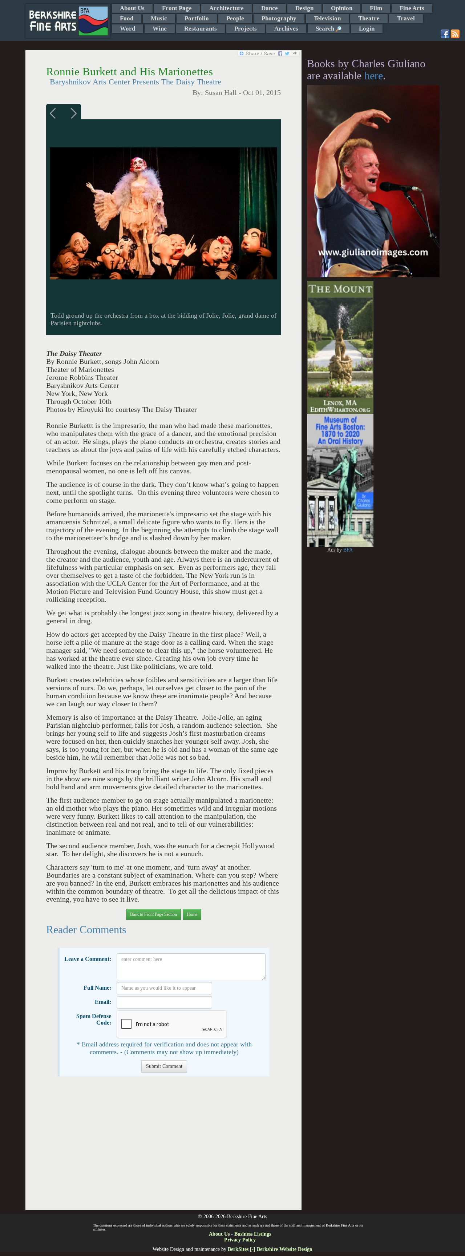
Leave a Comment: (87, 959)
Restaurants (200, 28)
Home (192, 914)
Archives (286, 28)
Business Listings (252, 1234)
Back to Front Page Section (153, 914)
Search (326, 28)
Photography (279, 18)
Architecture (226, 8)
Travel (406, 18)
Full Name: (97, 988)
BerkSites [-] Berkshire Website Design (270, 1249)
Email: (103, 1002)
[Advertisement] (163, 1147)
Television (327, 18)
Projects (245, 28)
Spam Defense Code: (93, 1019)
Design (304, 8)
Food (126, 18)
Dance (269, 8)
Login (367, 28)
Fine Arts (412, 8)
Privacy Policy (240, 1240)
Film (376, 8)
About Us (132, 8)
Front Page (177, 8)
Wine (160, 28)
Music (159, 18)
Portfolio (197, 18)
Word (127, 28)
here (373, 75)
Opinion (341, 8)
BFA (348, 550)
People (235, 18)
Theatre (369, 18)
